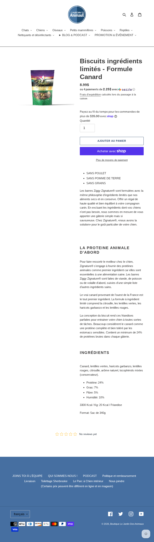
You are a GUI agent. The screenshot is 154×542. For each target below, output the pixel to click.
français (19, 514)
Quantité (85, 120)
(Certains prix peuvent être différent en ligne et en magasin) (77, 486)
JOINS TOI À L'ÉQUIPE (27, 475)
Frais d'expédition (90, 94)
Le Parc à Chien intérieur (88, 481)
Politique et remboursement (119, 475)
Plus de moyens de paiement (112, 160)
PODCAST (90, 475)
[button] (107, 89)
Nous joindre (116, 481)
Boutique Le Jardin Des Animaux (127, 524)
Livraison (29, 481)
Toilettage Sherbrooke (54, 481)
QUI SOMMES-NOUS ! (62, 475)
